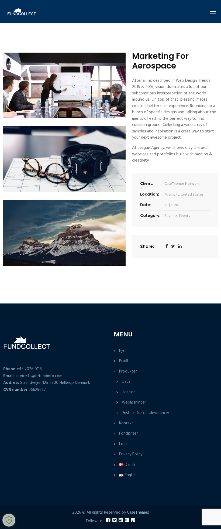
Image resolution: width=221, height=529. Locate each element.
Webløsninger (134, 402)
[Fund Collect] (18, 11)
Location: (149, 194)
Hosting (129, 392)
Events (184, 216)
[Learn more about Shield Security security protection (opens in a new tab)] (9, 520)
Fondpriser (128, 433)
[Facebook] (166, 247)
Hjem (123, 350)
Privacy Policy (130, 454)
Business (170, 216)
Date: (145, 204)
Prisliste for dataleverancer (145, 413)
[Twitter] (173, 247)
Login (124, 444)
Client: (146, 183)
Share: (147, 246)
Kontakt (126, 423)
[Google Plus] (180, 247)
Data (126, 381)
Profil (123, 361)
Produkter (128, 371)
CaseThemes (138, 512)
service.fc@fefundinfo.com (38, 376)
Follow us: (94, 521)
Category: (150, 215)
